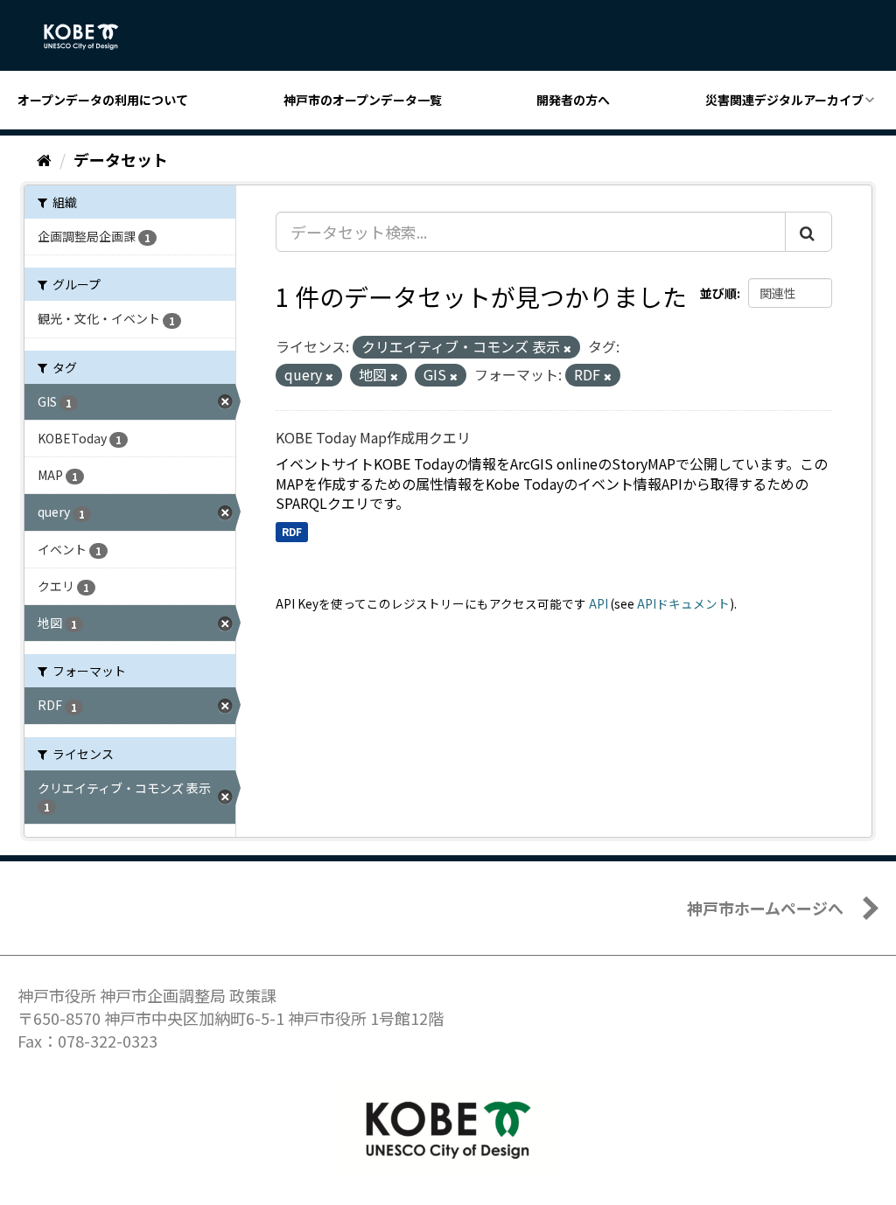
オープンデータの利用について (103, 99)
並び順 (718, 293)
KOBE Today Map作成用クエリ (373, 437)
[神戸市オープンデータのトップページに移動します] (90, 37)
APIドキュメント (683, 603)
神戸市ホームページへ (765, 907)
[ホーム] (44, 159)
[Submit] (808, 232)
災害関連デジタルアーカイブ (784, 99)
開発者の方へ (573, 99)
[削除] (567, 348)
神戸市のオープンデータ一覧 (363, 99)
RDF (292, 531)
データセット (121, 159)
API (598, 603)
